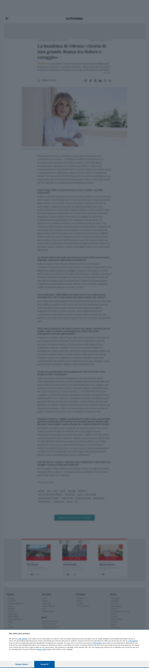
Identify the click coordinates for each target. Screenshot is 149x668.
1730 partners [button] (22, 639)
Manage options (21, 664)
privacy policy (42, 649)
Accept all (44, 664)
